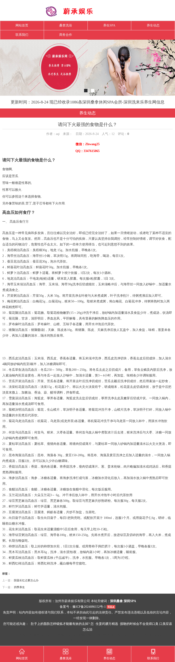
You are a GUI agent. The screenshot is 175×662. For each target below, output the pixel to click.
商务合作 (65, 34)
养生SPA (109, 25)
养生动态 (153, 25)
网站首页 (21, 25)
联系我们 (21, 34)
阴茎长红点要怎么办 (26, 580)
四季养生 (19, 587)
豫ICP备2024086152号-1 (89, 606)
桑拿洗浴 (65, 25)
